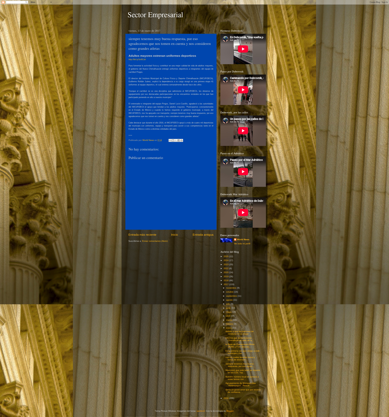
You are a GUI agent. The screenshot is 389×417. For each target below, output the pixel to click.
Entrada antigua (203, 234)
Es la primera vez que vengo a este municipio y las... (242, 352)
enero (229, 328)
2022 (226, 268)
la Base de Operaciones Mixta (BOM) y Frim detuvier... (239, 345)
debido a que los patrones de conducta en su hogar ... (239, 332)
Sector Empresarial (155, 14)
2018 (226, 280)
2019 (226, 276)
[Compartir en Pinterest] (181, 140)
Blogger (230, 411)
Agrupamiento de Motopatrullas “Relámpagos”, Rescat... (240, 384)
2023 (226, 264)
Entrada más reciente (142, 234)
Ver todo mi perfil (242, 244)
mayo (229, 312)
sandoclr (201, 411)
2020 (226, 272)
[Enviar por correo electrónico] (170, 140)
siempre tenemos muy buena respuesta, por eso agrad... (239, 365)
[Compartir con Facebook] (178, 140)
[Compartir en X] (175, 140)
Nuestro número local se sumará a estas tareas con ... (242, 378)
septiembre (232, 296)
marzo (229, 320)
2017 (226, 284)
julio (228, 304)
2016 (226, 398)
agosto (229, 300)
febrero (230, 324)
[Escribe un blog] (172, 140)
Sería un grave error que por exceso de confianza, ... (243, 391)
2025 (226, 256)
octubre (230, 292)
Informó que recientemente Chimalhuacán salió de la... (239, 339)
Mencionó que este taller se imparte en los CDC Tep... (242, 371)
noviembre (231, 288)
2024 (226, 260)
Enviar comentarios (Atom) (155, 241)
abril (228, 316)
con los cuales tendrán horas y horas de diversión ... (240, 358)
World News (243, 239)
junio (228, 308)
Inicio (174, 234)
